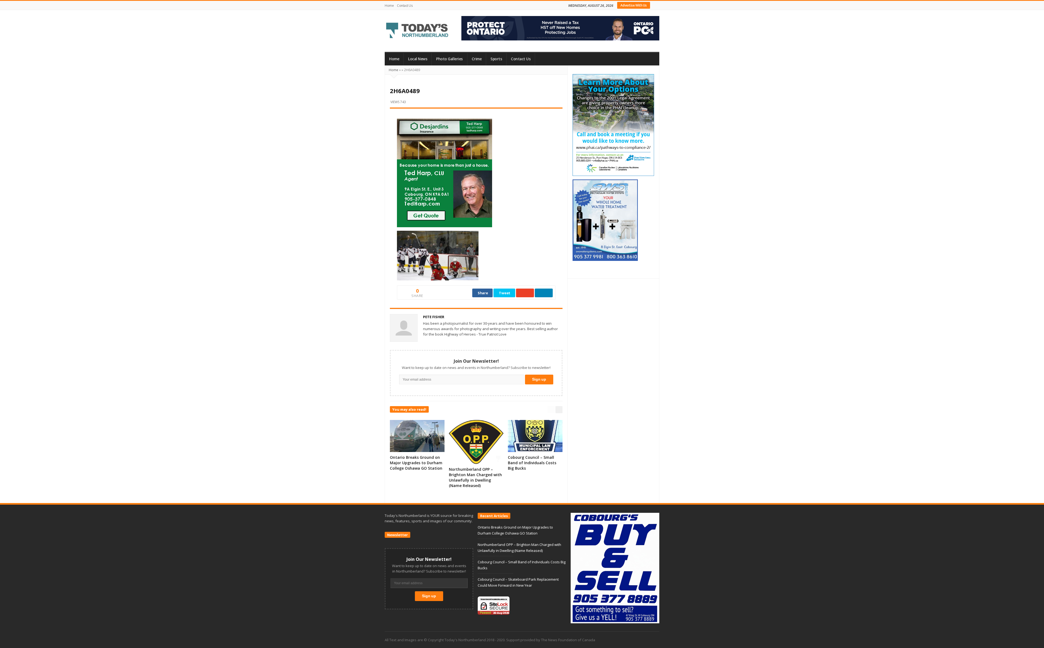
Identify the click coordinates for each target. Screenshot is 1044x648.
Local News (417, 58)
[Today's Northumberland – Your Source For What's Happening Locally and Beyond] (417, 30)
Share (483, 292)
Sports (496, 58)
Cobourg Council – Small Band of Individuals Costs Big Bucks (532, 463)
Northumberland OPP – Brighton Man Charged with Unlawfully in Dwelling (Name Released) (475, 477)
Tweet (504, 292)
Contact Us (404, 5)
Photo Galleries (449, 58)
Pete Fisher (433, 316)
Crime (477, 58)
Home (389, 5)
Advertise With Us (633, 5)
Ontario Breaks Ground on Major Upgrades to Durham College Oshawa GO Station (416, 463)
